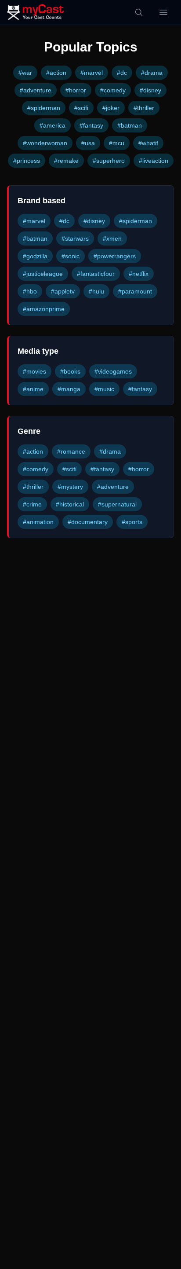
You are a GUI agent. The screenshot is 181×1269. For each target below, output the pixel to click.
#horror (75, 90)
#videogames (113, 371)
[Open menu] (163, 12)
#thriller (144, 107)
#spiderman (43, 107)
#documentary (88, 521)
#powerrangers (115, 256)
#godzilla (35, 256)
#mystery (70, 486)
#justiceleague (43, 273)
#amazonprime (44, 308)
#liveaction (153, 160)
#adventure (35, 90)
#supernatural (117, 504)
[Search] (138, 12)
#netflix (138, 273)
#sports (132, 521)
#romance (71, 451)
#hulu (96, 291)
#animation (38, 521)
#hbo (30, 291)
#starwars (75, 238)
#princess (26, 160)
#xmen (112, 238)
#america (52, 125)
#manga (69, 388)
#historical (70, 504)
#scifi (81, 107)
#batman (129, 125)
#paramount (135, 291)
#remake (66, 160)
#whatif (148, 143)
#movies (34, 371)
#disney (150, 90)
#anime (33, 388)
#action (56, 72)
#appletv (63, 291)
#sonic (71, 256)
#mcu (116, 143)
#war (25, 72)
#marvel (91, 72)
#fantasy (91, 125)
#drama (152, 72)
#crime (32, 504)
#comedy (113, 90)
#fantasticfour (96, 273)
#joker (110, 107)
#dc (122, 72)
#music (104, 388)
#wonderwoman (45, 143)
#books (70, 371)
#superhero (109, 160)
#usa (88, 143)
